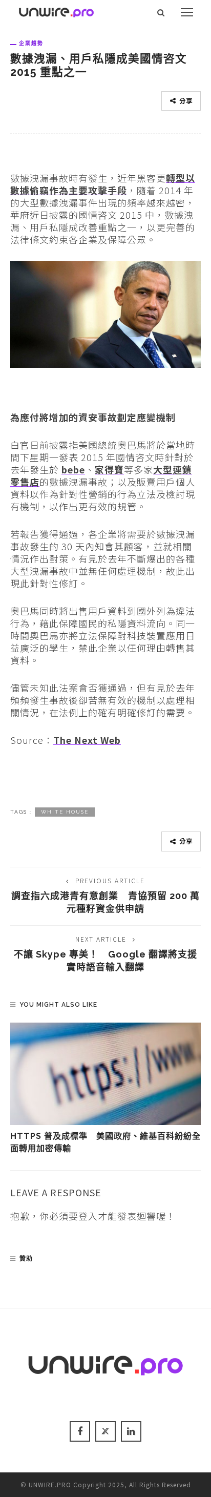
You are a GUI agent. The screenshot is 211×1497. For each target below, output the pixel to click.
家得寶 (109, 469)
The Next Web (87, 739)
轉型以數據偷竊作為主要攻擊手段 (102, 184)
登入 (88, 1215)
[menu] (187, 12)
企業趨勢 (31, 43)
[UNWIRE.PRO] (56, 10)
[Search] (161, 12)
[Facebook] (80, 1431)
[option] (105, 1089)
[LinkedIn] (131, 1431)
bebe (73, 469)
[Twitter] (105, 1431)
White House (65, 812)
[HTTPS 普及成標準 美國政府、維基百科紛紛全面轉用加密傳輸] (105, 1074)
